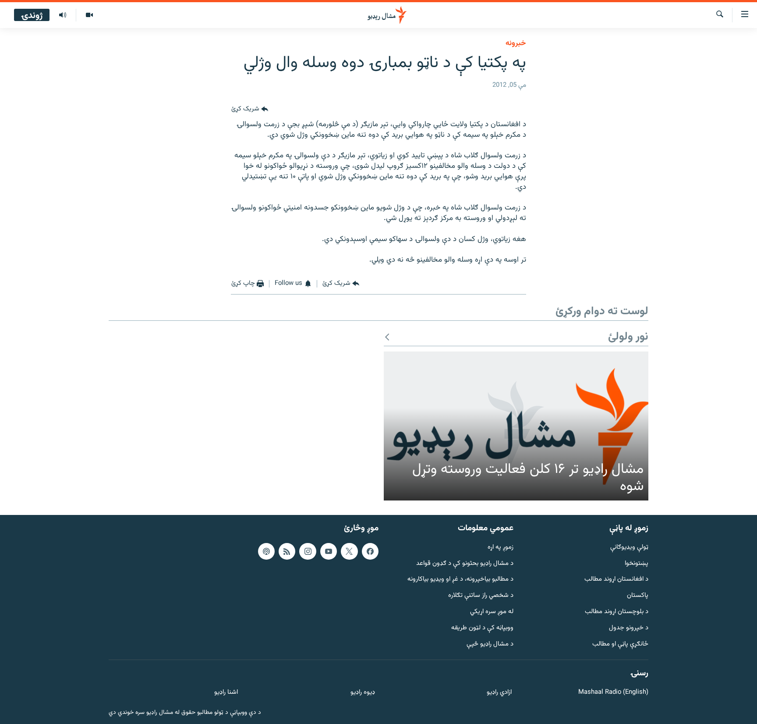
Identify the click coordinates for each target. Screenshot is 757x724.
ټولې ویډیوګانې (629, 547)
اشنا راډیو (226, 692)
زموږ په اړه (500, 547)
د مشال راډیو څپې (490, 644)
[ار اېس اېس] (287, 551)
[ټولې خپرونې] (63, 15)
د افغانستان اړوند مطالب (616, 579)
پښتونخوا (636, 563)
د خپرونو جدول (628, 628)
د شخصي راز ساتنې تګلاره (480, 595)
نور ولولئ (628, 337)
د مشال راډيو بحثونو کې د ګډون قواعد (464, 563)
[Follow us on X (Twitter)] (349, 551)
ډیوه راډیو (362, 692)
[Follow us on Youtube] (328, 551)
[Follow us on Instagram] (307, 551)
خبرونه (516, 43)
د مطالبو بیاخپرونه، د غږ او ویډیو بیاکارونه (460, 579)
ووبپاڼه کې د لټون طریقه (482, 628)
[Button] (249, 109)
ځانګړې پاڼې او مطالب (620, 644)
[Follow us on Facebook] (370, 551)
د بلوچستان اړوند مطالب (616, 612)
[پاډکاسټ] (266, 551)
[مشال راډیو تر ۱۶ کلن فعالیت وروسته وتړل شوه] (516, 425)
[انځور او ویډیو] (89, 15)
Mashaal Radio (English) (613, 692)
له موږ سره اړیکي (491, 612)
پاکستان (637, 595)
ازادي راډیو (499, 692)
